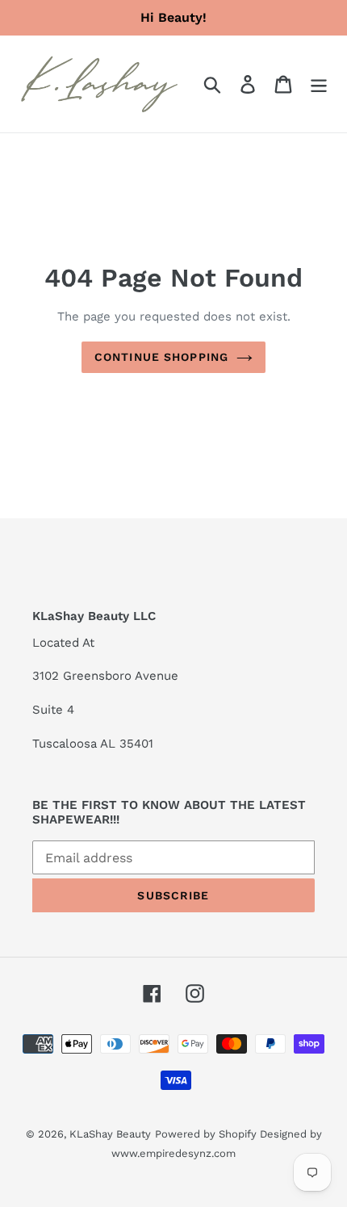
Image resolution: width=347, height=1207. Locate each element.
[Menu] (319, 84)
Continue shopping (161, 356)
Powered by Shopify (206, 1134)
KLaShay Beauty (110, 1134)
